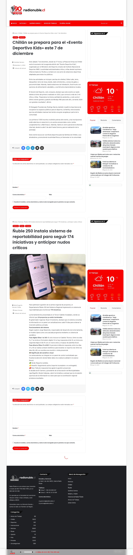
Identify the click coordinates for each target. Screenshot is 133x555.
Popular (92, 120)
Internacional (15, 525)
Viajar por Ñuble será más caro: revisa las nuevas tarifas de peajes (105, 155)
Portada (13, 540)
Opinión (13, 534)
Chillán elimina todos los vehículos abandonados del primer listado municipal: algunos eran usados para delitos (111, 145)
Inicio (14, 23)
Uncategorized (15, 543)
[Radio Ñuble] (28, 10)
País (12, 537)
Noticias (22, 23)
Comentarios (116, 120)
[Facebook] (23, 148)
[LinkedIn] (33, 148)
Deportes (22, 37)
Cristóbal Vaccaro (19, 62)
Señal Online (65, 23)
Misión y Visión (73, 494)
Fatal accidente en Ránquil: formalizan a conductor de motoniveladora (110, 165)
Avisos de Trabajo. (50, 23)
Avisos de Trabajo (16, 516)
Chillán (20, 33)
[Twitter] (28, 148)
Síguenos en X (99, 33)
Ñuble (12, 531)
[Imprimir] (42, 148)
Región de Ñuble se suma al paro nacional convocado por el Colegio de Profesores (105, 174)
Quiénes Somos (35, 23)
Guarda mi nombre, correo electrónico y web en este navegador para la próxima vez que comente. (44, 202)
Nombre (15, 187)
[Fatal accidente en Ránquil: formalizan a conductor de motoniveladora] (95, 164)
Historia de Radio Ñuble (75, 497)
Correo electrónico (19, 194)
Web (50, 194)
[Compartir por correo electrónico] (37, 148)
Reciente (104, 120)
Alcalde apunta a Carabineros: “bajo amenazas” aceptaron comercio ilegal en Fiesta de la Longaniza (111, 132)
